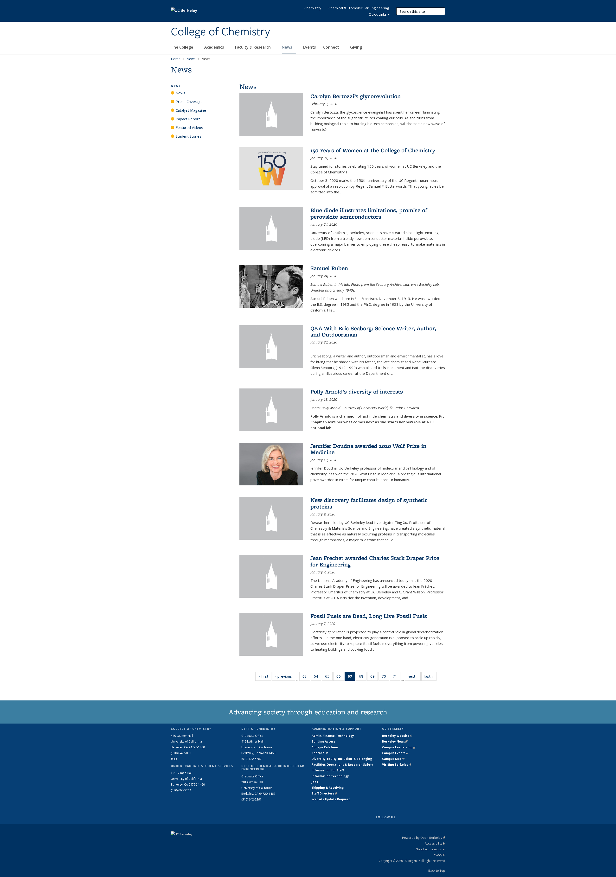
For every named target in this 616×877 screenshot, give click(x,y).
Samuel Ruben (329, 268)
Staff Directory (324, 793)
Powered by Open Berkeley (423, 837)
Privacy (438, 855)
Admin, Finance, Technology (333, 736)
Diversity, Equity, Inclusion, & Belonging (342, 759)
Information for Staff (328, 770)
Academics (214, 47)
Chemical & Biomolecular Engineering (358, 8)
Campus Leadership (398, 747)
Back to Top (436, 870)
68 (362, 677)
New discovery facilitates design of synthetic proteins (369, 503)
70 (385, 677)
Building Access (323, 741)
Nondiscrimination (430, 849)
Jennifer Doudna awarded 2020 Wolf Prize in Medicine (368, 449)
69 (374, 677)
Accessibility (435, 843)
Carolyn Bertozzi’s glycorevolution (355, 96)
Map (174, 759)
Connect (331, 47)
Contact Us (320, 753)
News (287, 47)
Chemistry (312, 8)
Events (309, 47)
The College (182, 47)
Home (175, 59)
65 (329, 677)
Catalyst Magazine (191, 110)
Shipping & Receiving (328, 788)
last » (430, 676)
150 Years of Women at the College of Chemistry (372, 150)
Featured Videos (189, 127)
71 (396, 677)
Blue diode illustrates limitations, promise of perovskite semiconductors (368, 213)
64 (317, 677)
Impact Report (188, 118)
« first (264, 676)
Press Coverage (189, 101)
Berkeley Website (397, 736)
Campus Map (393, 759)
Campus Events (395, 753)
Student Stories (188, 136)
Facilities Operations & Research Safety (342, 765)
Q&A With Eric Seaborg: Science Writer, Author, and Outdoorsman (373, 331)
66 (340, 677)
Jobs (315, 782)
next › (414, 676)
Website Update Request (331, 799)
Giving (356, 47)
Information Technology (330, 776)
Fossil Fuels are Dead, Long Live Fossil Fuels (368, 616)
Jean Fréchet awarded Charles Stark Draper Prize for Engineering (374, 561)
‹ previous (285, 676)
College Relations (325, 747)
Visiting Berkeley (396, 765)
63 (306, 677)
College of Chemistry (220, 32)
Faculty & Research (253, 47)
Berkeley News (395, 741)
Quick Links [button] (378, 14)
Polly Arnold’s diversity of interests (356, 391)
